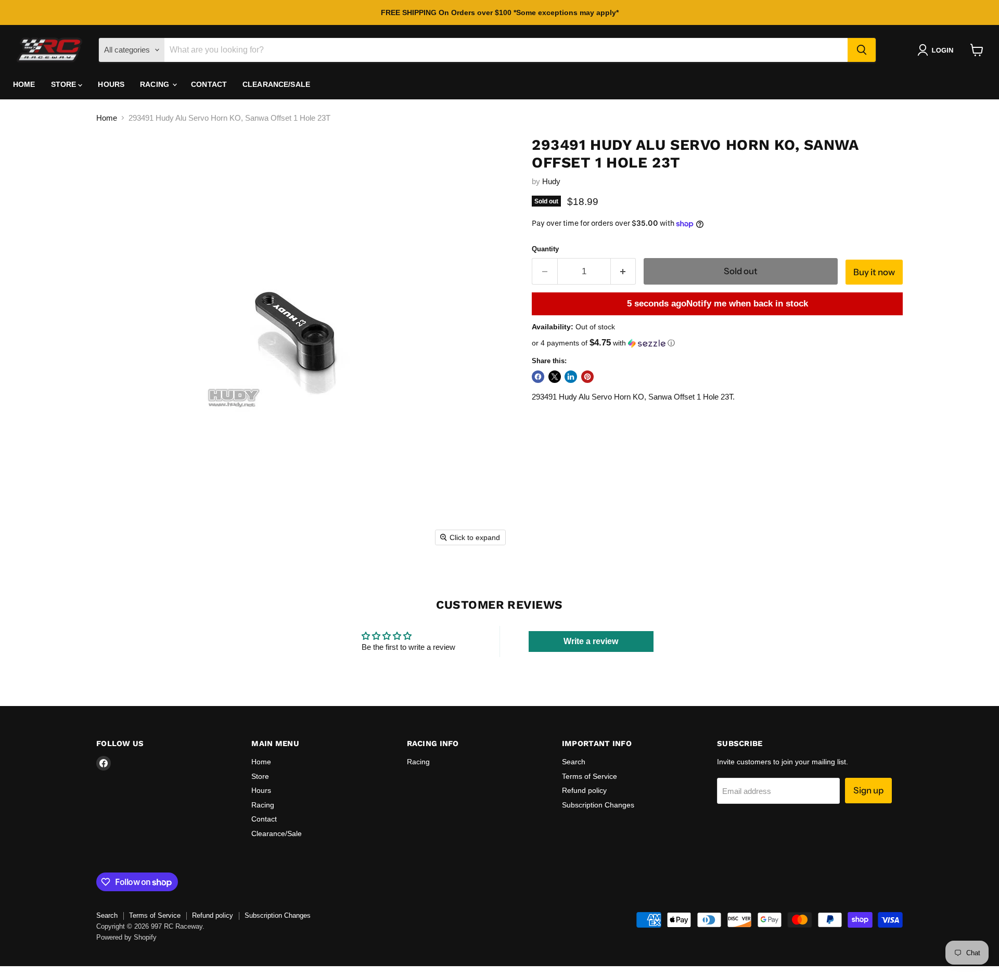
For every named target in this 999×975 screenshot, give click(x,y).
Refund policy (584, 790)
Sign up (868, 790)
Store (65, 84)
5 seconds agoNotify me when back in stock (717, 304)
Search (573, 762)
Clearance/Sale (276, 84)
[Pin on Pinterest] (587, 376)
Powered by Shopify (126, 937)
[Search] (862, 50)
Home (24, 84)
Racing (155, 84)
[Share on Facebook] (538, 376)
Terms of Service (589, 776)
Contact (209, 84)
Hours (111, 84)
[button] (937, 50)
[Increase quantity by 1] (623, 271)
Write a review (590, 641)
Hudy (551, 181)
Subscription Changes (598, 805)
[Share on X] (554, 376)
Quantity (545, 249)
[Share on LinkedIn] (571, 376)
